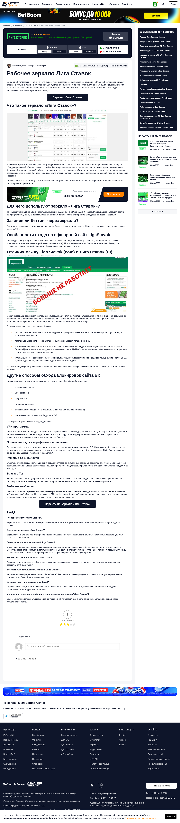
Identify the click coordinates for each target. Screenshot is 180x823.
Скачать (59, 52)
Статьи (113, 4)
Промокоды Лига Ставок (150, 103)
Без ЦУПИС (9, 754)
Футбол (122, 735)
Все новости (157, 212)
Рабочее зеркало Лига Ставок (152, 107)
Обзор (44, 52)
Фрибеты (36, 740)
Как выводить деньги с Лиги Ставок (155, 51)
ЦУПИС (94, 759)
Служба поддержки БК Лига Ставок (154, 123)
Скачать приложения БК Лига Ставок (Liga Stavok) (155, 117)
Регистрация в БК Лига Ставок (152, 112)
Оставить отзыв (111, 48)
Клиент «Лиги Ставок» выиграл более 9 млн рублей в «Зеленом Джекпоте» (163, 159)
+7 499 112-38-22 (108, 798)
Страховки (37, 764)
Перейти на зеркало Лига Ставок (67, 504)
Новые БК (8, 749)
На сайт (22, 49)
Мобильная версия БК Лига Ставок (154, 80)
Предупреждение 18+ (158, 764)
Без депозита (38, 744)
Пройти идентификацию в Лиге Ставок (156, 98)
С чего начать (96, 735)
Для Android (67, 744)
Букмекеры (31, 4)
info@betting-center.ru (107, 793)
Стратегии (95, 740)
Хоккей (122, 740)
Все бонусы (38, 735)
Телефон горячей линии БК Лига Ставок (156, 128)
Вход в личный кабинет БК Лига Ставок (156, 46)
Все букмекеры (10, 740)
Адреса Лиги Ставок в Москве (152, 37)
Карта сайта (153, 768)
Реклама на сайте (156, 749)
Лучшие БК (8, 744)
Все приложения (69, 735)
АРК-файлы (67, 754)
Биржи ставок (10, 759)
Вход (173, 4)
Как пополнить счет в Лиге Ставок (154, 66)
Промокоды (62, 4)
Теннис (122, 744)
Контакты (152, 744)
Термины (94, 744)
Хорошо (171, 816)
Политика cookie (156, 754)
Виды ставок (96, 749)
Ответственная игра (99, 768)
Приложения (80, 4)
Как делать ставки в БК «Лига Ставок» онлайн (156, 56)
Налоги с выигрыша (99, 764)
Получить (113, 194)
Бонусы (46, 4)
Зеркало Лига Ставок (67, 97)
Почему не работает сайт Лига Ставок (156, 89)
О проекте (153, 735)
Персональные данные (159, 759)
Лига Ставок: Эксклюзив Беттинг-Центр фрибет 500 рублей (61, 37)
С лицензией (9, 764)
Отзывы (143, 85)
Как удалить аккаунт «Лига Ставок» (155, 71)
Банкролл (94, 754)
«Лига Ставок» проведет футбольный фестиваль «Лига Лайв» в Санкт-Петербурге (163, 195)
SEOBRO (170, 798)
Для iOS (65, 740)
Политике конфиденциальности (140, 818)
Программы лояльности (43, 768)
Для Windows (67, 749)
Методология (9, 768)
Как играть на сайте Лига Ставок (153, 62)
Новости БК (98, 4)
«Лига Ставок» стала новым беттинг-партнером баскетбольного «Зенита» (161, 143)
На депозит (37, 754)
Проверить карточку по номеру (153, 94)
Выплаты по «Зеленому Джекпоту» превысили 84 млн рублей (162, 177)
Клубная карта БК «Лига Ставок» (153, 75)
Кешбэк (36, 749)
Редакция (152, 740)
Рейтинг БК (8, 735)
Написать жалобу (112, 51)
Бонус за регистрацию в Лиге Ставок (155, 42)
